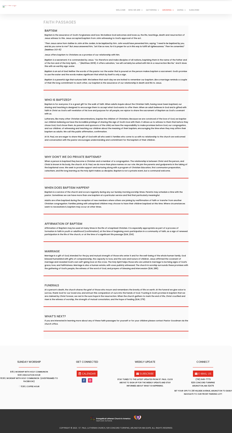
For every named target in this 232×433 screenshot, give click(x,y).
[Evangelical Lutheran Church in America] (112, 420)
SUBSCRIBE (194, 10)
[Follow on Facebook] (84, 380)
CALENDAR (89, 373)
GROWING (166, 10)
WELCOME (120, 10)
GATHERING (151, 10)
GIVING (180, 10)
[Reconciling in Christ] (138, 420)
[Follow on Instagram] (90, 380)
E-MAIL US (204, 373)
